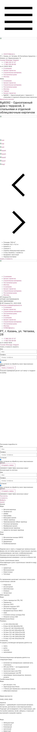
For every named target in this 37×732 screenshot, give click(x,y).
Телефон (3, 354)
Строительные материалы (12, 72)
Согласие (3, 360)
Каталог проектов (9, 70)
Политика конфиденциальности (11, 305)
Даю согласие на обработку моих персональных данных (16, 364)
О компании (7, 68)
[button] (18, 79)
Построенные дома (10, 74)
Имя (1, 349)
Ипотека (6, 76)
